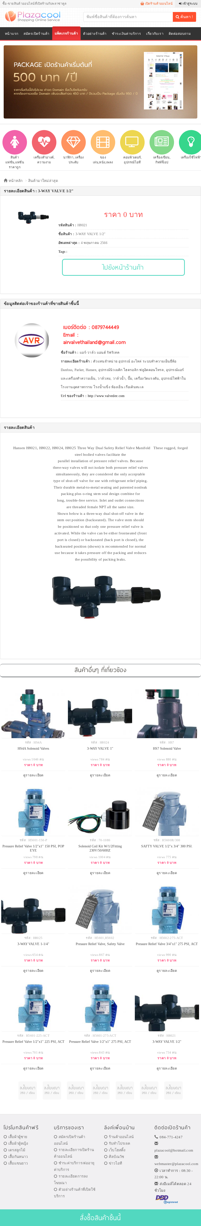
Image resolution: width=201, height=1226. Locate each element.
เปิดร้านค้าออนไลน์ (158, 3)
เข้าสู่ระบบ (189, 3)
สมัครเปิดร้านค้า (37, 34)
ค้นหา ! (186, 17)
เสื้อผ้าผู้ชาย (17, 1137)
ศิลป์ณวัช (116, 1157)
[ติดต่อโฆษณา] (27, 1091)
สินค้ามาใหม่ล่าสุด (43, 181)
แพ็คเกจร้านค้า (66, 33)
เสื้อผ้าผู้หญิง (18, 1143)
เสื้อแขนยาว (18, 1163)
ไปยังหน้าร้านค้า (123, 267)
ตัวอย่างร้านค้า (95, 34)
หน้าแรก (11, 34)
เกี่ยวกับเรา (154, 34)
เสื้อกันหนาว (18, 1157)
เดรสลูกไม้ (16, 1150)
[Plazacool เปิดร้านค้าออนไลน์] (36, 16)
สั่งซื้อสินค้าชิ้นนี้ (100, 1217)
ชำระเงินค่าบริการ (126, 34)
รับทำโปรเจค (119, 1143)
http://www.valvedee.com (106, 396)
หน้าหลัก (15, 181)
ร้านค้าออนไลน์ (121, 1137)
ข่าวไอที (115, 1163)
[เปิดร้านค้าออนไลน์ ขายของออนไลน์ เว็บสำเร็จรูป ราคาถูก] (100, 82)
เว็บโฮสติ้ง (117, 1150)
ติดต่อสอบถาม (180, 34)
